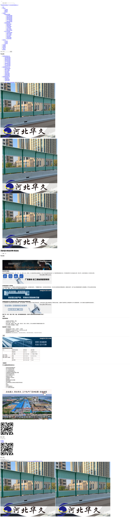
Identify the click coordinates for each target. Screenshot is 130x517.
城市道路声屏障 (9, 15)
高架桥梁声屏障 (7, 59)
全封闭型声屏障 (9, 32)
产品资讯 (6, 43)
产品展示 (4, 13)
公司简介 (4, 8)
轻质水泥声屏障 (9, 30)
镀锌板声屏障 (8, 24)
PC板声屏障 (8, 27)
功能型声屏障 (7, 80)
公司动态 (6, 41)
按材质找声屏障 (7, 22)
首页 (3, 7)
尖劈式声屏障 (7, 73)
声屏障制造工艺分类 (6, 67)
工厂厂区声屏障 (9, 20)
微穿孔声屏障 (8, 33)
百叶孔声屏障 (7, 70)
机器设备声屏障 (9, 21)
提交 (11, 51)
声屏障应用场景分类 (6, 56)
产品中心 (8, 82)
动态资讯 (4, 39)
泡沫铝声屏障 (8, 26)
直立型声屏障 (8, 38)
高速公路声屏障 (9, 16)
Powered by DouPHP (31, 461)
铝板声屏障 (8, 25)
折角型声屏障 (8, 37)
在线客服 (2, 440)
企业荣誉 (6, 9)
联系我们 (4, 49)
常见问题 (4, 47)
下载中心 (4, 48)
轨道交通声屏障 (9, 19)
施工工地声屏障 (7, 64)
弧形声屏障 (8, 36)
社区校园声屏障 (7, 65)
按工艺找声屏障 (7, 31)
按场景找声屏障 (7, 14)
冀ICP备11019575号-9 (38, 461)
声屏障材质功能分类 (6, 76)
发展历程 (6, 10)
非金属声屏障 (7, 79)
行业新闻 (6, 42)
